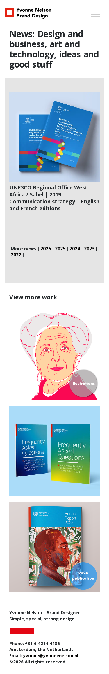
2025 (60, 249)
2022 (16, 255)
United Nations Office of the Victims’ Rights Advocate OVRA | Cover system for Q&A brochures (54, 451)
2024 (74, 249)
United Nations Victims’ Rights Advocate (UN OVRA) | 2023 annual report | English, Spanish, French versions (55, 548)
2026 (45, 249)
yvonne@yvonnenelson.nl (50, 655)
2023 (89, 249)
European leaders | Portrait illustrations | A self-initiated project (54, 355)
